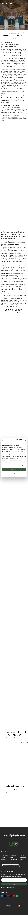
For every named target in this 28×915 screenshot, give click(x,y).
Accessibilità (13, 855)
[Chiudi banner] (25, 440)
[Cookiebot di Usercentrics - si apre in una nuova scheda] (16, 440)
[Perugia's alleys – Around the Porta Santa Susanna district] (5, 808)
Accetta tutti (14, 469)
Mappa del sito (4, 855)
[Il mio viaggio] (20, 3)
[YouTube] (14, 896)
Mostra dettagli (19, 465)
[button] (26, 3)
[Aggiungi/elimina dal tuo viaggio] (11, 748)
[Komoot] (17, 896)
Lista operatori (23, 857)
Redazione (3, 859)
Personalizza (13, 474)
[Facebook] (2, 896)
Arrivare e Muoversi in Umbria (11, 865)
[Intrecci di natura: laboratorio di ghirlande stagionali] (7, 763)
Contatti (3, 857)
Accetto (8, 887)
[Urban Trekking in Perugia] (14, 808)
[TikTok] (11, 896)
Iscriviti (14, 884)
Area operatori (13, 859)
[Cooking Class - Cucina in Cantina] (19, 763)
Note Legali (22, 855)
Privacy (12, 857)
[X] (5, 896)
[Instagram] (8, 896)
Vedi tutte (24, 743)
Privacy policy (10, 887)
